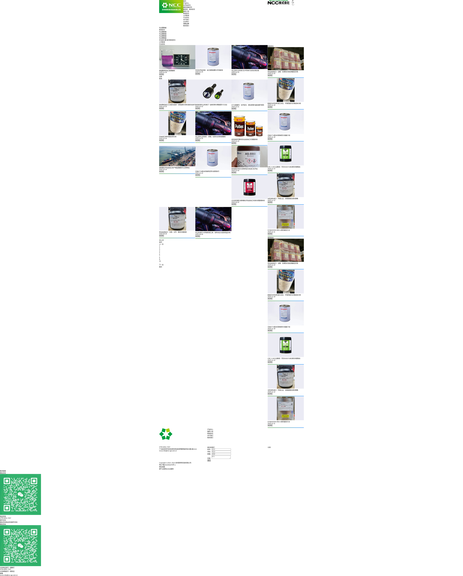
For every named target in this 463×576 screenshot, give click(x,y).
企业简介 (186, 22)
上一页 (161, 244)
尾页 (160, 267)
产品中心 (186, 3)
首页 (184, 1)
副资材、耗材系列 (189, 9)
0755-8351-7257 (5, 569)
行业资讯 (186, 17)
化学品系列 (187, 5)
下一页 (161, 265)
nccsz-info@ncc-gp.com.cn (9, 575)
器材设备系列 (187, 7)
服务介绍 (186, 11)
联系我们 (186, 26)
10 (160, 261)
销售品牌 (186, 24)
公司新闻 (186, 15)
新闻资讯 (186, 13)
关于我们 (186, 19)
